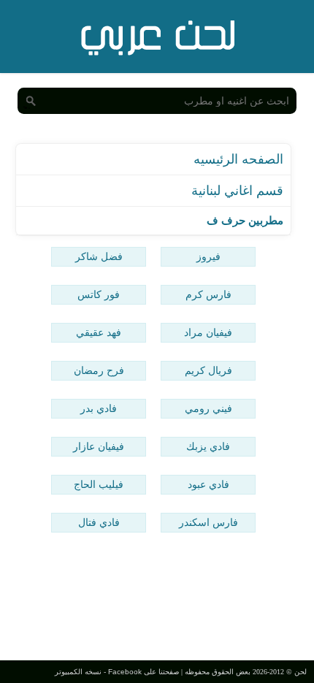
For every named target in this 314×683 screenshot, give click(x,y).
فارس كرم (208, 294)
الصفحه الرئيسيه (238, 159)
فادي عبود (208, 484)
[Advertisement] (157, 598)
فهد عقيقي (98, 332)
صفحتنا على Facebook (143, 672)
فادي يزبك (208, 446)
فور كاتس (98, 294)
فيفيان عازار (98, 446)
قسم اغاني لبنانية (237, 190)
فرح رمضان (99, 370)
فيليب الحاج (98, 484)
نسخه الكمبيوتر (78, 672)
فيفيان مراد (208, 332)
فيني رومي (208, 408)
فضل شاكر (99, 256)
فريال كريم (208, 370)
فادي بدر (98, 408)
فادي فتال (99, 522)
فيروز (208, 256)
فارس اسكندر (208, 522)
